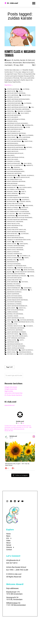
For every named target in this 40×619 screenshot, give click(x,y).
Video (8, 541)
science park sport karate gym (16, 229)
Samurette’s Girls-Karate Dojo (13, 393)
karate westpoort (12, 151)
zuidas (32, 276)
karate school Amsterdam (15, 249)
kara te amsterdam (24, 213)
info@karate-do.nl (13, 560)
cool (8, 322)
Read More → (9, 85)
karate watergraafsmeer (14, 298)
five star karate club (13, 131)
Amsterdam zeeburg (25, 352)
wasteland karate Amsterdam (16, 93)
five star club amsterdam (15, 165)
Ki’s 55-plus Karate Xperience (13, 395)
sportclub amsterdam (14, 257)
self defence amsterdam (14, 205)
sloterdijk (26, 89)
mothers (29, 147)
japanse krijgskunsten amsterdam (17, 300)
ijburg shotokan (29, 269)
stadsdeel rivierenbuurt (14, 253)
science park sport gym (14, 280)
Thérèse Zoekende (12, 312)
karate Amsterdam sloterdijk (16, 119)
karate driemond (12, 193)
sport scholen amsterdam (15, 310)
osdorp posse (26, 95)
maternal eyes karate (13, 284)
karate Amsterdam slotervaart (16, 276)
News (8, 536)
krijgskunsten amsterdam (15, 147)
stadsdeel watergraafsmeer (15, 245)
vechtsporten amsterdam (15, 247)
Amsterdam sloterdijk (14, 285)
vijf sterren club (25, 255)
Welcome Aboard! (15, 584)
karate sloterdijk (12, 207)
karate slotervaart (13, 251)
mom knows (29, 205)
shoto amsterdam (12, 95)
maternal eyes (11, 259)
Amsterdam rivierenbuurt (15, 344)
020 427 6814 (11, 563)
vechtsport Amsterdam (14, 302)
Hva (32, 107)
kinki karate (10, 155)
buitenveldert (11, 201)
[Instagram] (7, 501)
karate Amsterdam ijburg (14, 169)
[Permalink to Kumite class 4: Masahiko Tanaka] (20, 46)
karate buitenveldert (13, 163)
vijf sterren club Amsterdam (15, 189)
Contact (9, 550)
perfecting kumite (12, 159)
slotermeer (27, 103)
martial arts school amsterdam (17, 290)
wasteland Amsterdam (14, 115)
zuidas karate (11, 137)
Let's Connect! (13, 556)
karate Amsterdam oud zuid (15, 318)
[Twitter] (19, 501)
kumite (16, 60)
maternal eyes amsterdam (15, 314)
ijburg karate (11, 308)
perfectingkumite (12, 350)
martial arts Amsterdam (14, 101)
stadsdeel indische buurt (14, 326)
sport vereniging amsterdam (16, 338)
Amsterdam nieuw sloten (14, 127)
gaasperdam (11, 215)
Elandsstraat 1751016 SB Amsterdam (14, 593)
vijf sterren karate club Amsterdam (18, 211)
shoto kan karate (12, 117)
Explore (10, 529)
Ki (12, 60)
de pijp (28, 127)
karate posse (28, 141)
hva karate (29, 326)
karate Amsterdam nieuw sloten (24, 322)
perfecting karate (12, 135)
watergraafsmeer (12, 195)
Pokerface (10, 267)
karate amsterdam (12, 199)
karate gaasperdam (13, 294)
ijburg (23, 193)
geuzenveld (25, 199)
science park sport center (15, 203)
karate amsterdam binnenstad (16, 231)
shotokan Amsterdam (26, 320)
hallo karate (25, 113)
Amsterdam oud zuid (13, 235)
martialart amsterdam (14, 125)
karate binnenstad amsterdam (16, 133)
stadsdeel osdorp (12, 316)
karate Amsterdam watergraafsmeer (18, 99)
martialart (8, 65)
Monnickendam (29, 62)
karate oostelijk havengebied (16, 346)
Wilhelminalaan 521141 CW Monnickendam (16, 604)
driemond (17, 167)
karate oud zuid (12, 113)
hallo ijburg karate (25, 187)
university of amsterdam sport (16, 265)
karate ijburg (24, 243)
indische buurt (11, 255)
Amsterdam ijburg (12, 143)
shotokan (8, 62)
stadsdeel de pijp (12, 324)
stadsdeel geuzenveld (27, 175)
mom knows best (12, 233)
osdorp (21, 259)
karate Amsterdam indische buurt (17, 107)
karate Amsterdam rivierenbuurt (17, 306)
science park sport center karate (17, 336)
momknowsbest (12, 175)
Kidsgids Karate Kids (11, 389)
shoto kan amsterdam (14, 141)
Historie (9, 547)
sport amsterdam (12, 281)
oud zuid (10, 177)
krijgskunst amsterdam (14, 173)
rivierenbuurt (11, 187)
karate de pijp (11, 91)
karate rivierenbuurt (13, 288)
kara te (23, 191)
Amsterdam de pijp (12, 261)
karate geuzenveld (27, 350)
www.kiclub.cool (9, 405)
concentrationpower (13, 103)
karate (22, 60)
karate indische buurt (23, 177)
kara (8, 167)
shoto (22, 340)
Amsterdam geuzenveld (14, 292)
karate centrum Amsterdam (15, 348)
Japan (9, 60)
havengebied (27, 288)
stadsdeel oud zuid (13, 97)
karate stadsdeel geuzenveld (16, 185)
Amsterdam (17, 62)
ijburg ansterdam (12, 227)
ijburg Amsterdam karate (14, 129)
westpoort (24, 207)
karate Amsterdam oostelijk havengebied (19, 217)
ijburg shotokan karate (14, 296)
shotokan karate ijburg (14, 277)
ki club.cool (30, 60)
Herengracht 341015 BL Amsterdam (14, 598)
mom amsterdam (12, 183)
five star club (11, 354)
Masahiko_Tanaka (12, 191)
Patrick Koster (11, 340)
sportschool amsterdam (14, 330)
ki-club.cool (11, 213)
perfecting (10, 111)
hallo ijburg (27, 163)
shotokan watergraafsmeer (15, 171)
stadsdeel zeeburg (25, 201)
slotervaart (25, 233)
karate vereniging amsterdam (16, 181)
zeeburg (24, 334)
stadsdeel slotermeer (24, 111)
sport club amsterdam (26, 354)
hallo (20, 91)
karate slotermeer (27, 135)
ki (31, 290)
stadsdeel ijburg (12, 121)
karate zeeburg (11, 320)
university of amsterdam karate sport (19, 239)
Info (7, 538)
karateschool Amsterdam (15, 221)
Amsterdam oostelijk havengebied (17, 123)
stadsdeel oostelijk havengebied (17, 209)
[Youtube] (22, 501)
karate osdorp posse (13, 269)
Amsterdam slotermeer (14, 304)
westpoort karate (12, 334)
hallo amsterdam (24, 137)
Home (8, 534)
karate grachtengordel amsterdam (18, 109)
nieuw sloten (19, 241)
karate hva (22, 308)
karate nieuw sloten (13, 223)
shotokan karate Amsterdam (16, 273)
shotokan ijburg (23, 215)
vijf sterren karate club (14, 179)
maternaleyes (29, 125)
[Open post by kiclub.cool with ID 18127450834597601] (20, 451)
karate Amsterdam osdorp (15, 105)
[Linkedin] (15, 501)
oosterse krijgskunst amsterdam (17, 219)
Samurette (29, 165)
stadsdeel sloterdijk (13, 161)
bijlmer (9, 272)
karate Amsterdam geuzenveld (16, 149)
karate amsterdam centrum (15, 157)
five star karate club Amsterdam (17, 139)
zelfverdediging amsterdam (15, 328)
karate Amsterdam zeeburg (15, 237)
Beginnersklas (9, 391)
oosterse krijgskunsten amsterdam (18, 197)
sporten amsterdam (13, 89)
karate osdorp (11, 243)
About (8, 543)
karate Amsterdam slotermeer (16, 332)
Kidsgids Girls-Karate (11, 387)
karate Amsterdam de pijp (14, 225)
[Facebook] (11, 501)
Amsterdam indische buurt (15, 153)
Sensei (8, 545)
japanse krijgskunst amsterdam (24, 272)
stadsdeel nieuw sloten (24, 267)
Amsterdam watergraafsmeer (16, 145)
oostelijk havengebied (14, 263)
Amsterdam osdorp (13, 342)
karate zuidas (11, 352)
